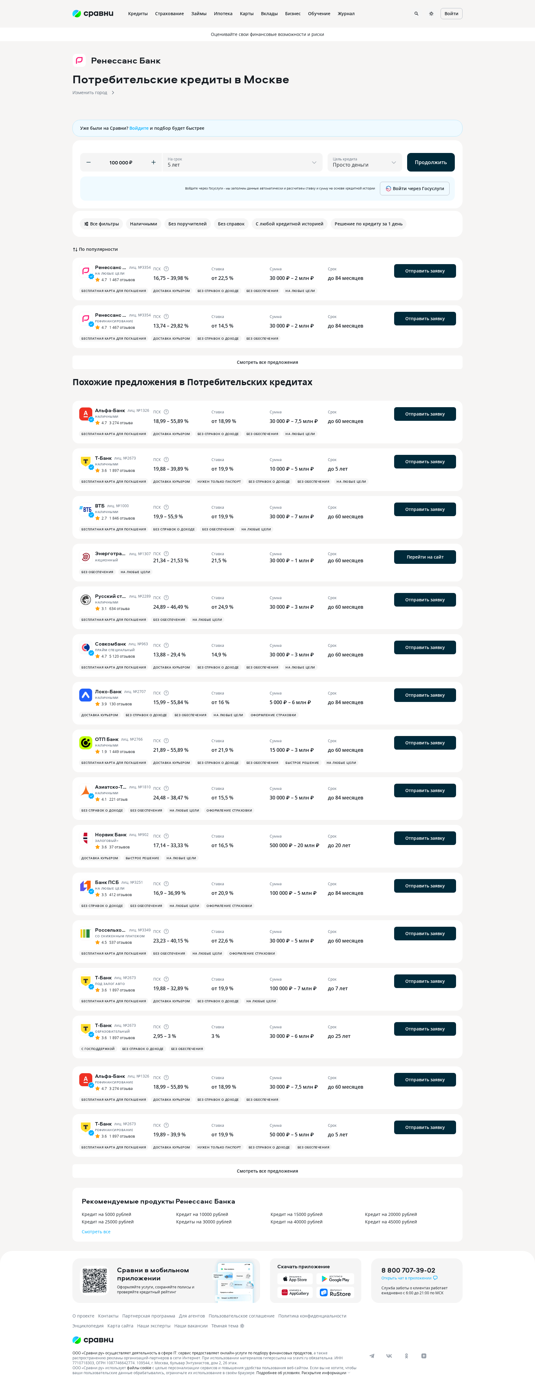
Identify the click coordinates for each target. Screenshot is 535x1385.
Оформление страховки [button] (273, 715)
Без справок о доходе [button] (218, 291)
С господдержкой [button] (98, 1049)
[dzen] (424, 1356)
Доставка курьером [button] (171, 291)
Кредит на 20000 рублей (391, 1214)
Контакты (108, 1316)
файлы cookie (139, 1367)
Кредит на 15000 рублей (297, 1214)
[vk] (389, 1356)
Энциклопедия (88, 1326)
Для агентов (192, 1316)
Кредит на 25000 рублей (108, 1222)
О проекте (83, 1316)
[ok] (406, 1356)
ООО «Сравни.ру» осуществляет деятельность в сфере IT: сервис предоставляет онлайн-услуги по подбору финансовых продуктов (192, 1352)
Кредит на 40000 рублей (297, 1222)
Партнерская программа (148, 1316)
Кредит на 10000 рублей (202, 1214)
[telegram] (372, 1356)
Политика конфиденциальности (312, 1316)
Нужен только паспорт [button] (219, 481)
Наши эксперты (154, 1326)
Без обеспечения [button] (262, 291)
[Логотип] (92, 1340)
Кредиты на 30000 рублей (204, 1222)
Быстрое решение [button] (302, 762)
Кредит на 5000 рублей (106, 1214)
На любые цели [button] (300, 291)
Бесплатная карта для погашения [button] (113, 291)
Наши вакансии (191, 1326)
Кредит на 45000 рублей (391, 1222)
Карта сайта (120, 1326)
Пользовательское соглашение (242, 1316)
